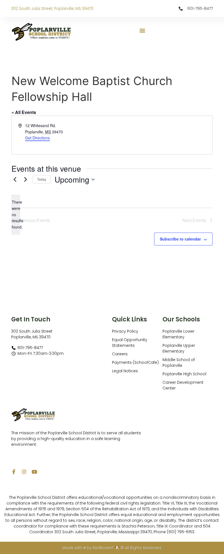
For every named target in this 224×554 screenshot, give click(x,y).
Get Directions (37, 137)
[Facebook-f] (13, 471)
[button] (142, 30)
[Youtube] (34, 471)
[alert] (15, 214)
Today (41, 179)
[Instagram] (24, 471)
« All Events (23, 112)
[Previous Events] (14, 179)
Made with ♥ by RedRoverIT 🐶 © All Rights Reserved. (112, 547)
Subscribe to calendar (180, 239)
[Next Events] (25, 179)
